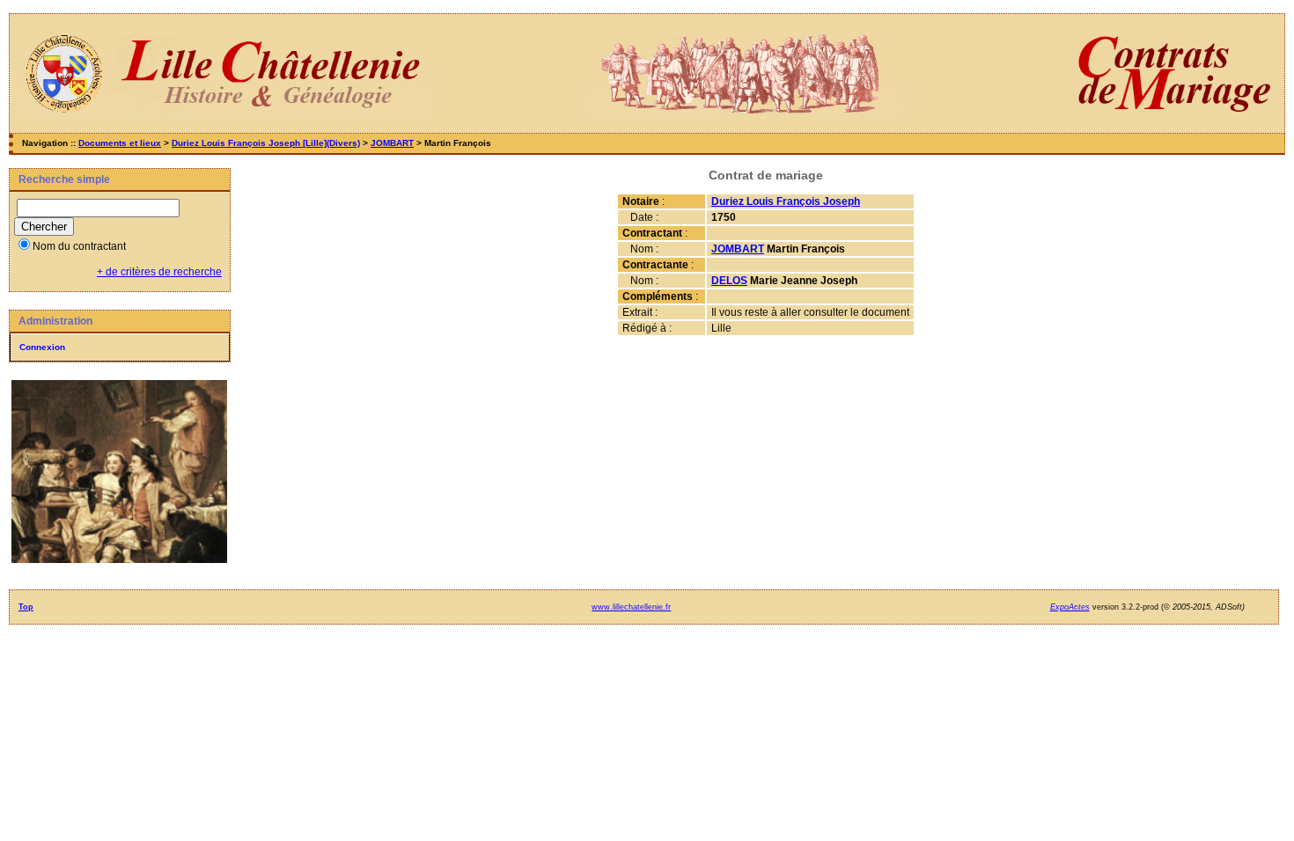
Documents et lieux (119, 143)
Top (25, 607)
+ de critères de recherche (159, 272)
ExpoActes (1070, 607)
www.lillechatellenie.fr (631, 607)
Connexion (42, 347)
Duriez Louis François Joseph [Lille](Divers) (266, 143)
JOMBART (392, 143)
